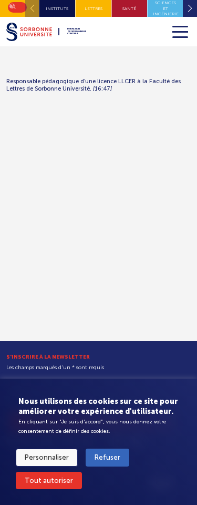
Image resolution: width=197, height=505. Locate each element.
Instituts (57, 8)
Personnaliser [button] (47, 457)
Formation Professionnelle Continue (76, 31)
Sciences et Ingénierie (166, 8)
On (11, 5)
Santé (129, 8)
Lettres (93, 8)
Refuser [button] (107, 457)
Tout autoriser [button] (49, 480)
